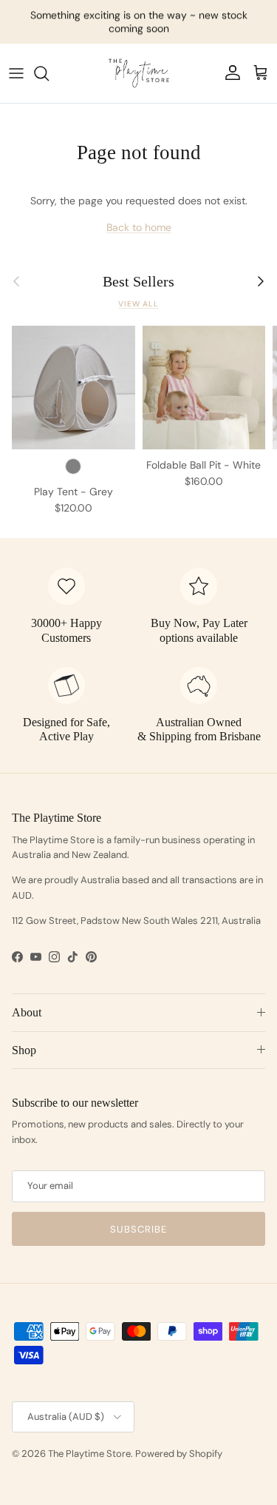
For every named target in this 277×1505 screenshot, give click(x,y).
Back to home (138, 227)
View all (138, 304)
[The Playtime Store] (139, 73)
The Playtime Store (89, 1453)
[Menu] (16, 73)
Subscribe (138, 1229)
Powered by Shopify (178, 1453)
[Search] (49, 73)
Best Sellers (138, 281)
